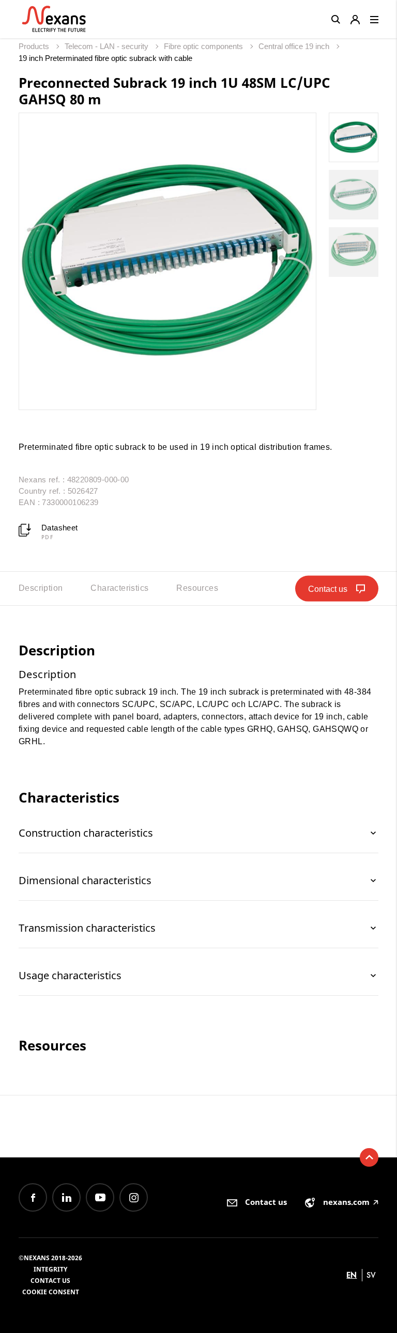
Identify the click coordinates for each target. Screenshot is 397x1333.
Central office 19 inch (294, 46)
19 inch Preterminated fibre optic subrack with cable (105, 58)
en (351, 1275)
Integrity (50, 1269)
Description (41, 588)
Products (35, 46)
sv (371, 1275)
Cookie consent (50, 1292)
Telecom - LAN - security (107, 46)
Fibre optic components (204, 46)
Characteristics (119, 588)
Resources (197, 588)
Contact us (50, 1280)
